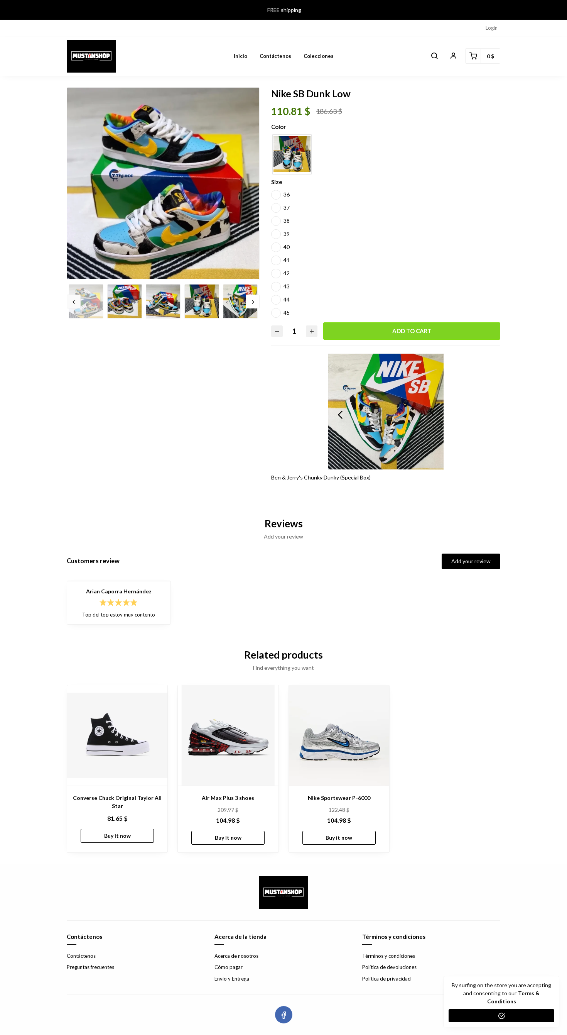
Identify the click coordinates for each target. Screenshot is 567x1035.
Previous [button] (74, 301)
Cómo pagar (228, 967)
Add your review (471, 561)
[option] (163, 183)
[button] (434, 56)
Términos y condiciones (388, 956)
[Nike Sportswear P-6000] (339, 735)
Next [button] (253, 301)
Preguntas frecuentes (90, 967)
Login (492, 28)
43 (287, 286)
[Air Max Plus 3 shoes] (228, 735)
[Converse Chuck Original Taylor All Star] (117, 735)
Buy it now (117, 835)
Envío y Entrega (231, 979)
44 (287, 299)
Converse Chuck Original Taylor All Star (117, 801)
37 (287, 207)
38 (287, 220)
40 (287, 247)
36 (287, 194)
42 (287, 273)
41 (287, 260)
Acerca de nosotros (236, 956)
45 (287, 312)
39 (287, 233)
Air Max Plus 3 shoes (228, 797)
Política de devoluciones (389, 967)
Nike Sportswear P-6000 (339, 797)
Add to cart (412, 330)
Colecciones (319, 56)
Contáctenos (275, 56)
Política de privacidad (386, 979)
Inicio (240, 56)
